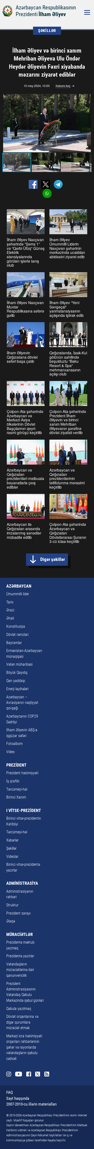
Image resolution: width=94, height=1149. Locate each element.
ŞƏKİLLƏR (47, 30)
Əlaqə (10, 921)
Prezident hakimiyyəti (22, 773)
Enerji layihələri (17, 689)
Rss (46, 1074)
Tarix (9, 602)
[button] (87, 123)
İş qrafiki (12, 781)
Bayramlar (14, 643)
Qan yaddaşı (15, 681)
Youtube (18, 1074)
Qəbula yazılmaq (18, 1009)
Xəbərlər (12, 840)
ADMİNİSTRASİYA (22, 883)
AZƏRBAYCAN (18, 586)
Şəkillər (11, 848)
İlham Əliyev (52, 14)
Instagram (8, 1074)
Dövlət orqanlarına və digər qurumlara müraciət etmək (22, 1022)
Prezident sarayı (18, 913)
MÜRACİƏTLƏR (19, 934)
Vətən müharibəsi (19, 664)
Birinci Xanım (16, 797)
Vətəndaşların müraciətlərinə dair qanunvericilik (20, 970)
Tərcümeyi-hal (16, 789)
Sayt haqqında (17, 1098)
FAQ (9, 1092)
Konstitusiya (15, 626)
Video (10, 752)
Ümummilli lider (17, 594)
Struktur (12, 905)
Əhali (10, 618)
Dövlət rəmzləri (17, 635)
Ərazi (10, 610)
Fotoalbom (14, 744)
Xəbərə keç (62, 86)
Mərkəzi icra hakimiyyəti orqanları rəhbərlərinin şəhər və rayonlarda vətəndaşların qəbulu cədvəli (24, 1047)
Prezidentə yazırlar (20, 956)
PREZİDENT (16, 765)
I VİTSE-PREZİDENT (23, 810)
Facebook (28, 1074)
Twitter (37, 1074)
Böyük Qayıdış (16, 672)
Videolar (12, 856)
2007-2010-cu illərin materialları (31, 1104)
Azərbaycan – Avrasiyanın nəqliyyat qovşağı (22, 703)
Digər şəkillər (52, 559)
